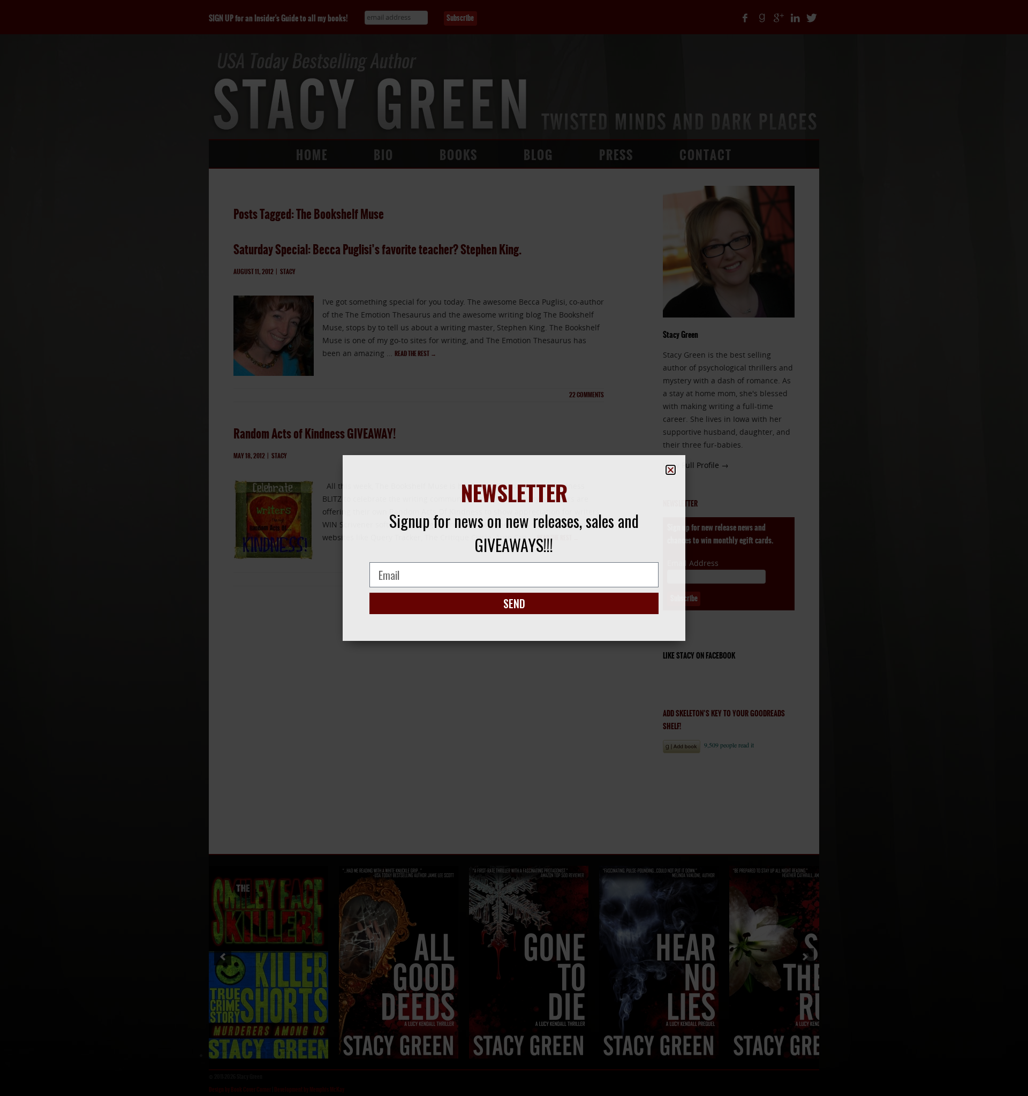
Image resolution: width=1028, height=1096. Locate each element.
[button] (671, 470)
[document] (514, 548)
